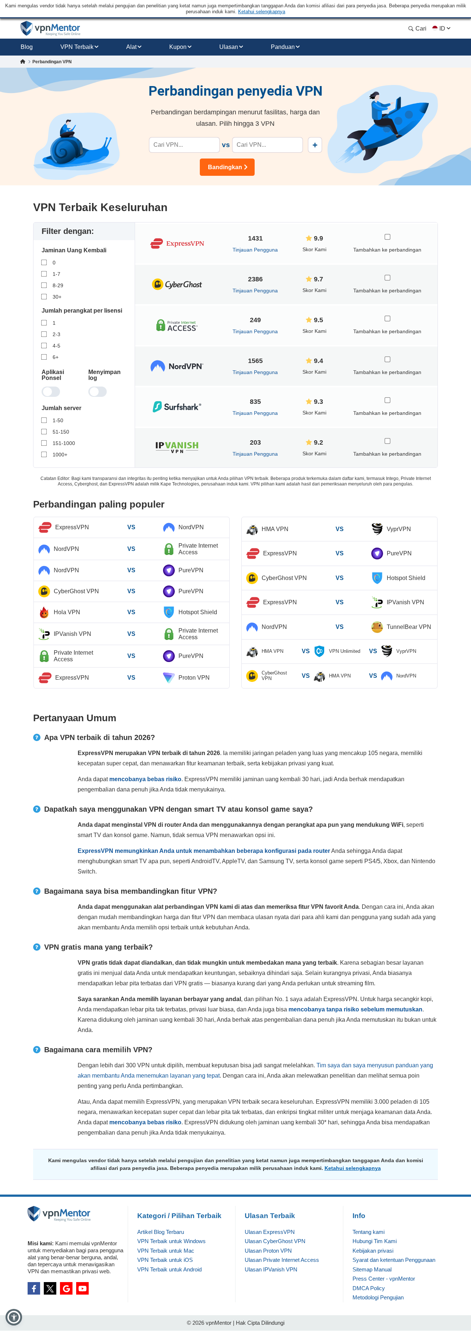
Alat (131, 47)
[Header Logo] (51, 28)
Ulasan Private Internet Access (282, 1260)
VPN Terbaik (76, 47)
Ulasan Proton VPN (268, 1251)
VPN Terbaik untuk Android (169, 1269)
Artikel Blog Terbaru (160, 1232)
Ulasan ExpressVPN (270, 1232)
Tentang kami (369, 1232)
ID (442, 28)
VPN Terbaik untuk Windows (171, 1241)
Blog (27, 47)
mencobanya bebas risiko (145, 779)
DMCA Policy (369, 1288)
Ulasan (228, 47)
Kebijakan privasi (373, 1251)
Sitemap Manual (372, 1269)
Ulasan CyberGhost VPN (275, 1241)
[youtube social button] (82, 1288)
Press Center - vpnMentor (384, 1278)
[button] (13, 1317)
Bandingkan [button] (225, 167)
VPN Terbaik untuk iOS (165, 1260)
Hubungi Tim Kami (375, 1241)
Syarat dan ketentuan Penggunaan (394, 1260)
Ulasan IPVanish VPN (271, 1269)
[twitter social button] (50, 1288)
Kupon (178, 47)
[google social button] (66, 1288)
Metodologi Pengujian (378, 1297)
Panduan (283, 47)
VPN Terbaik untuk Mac (165, 1251)
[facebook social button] (34, 1288)
